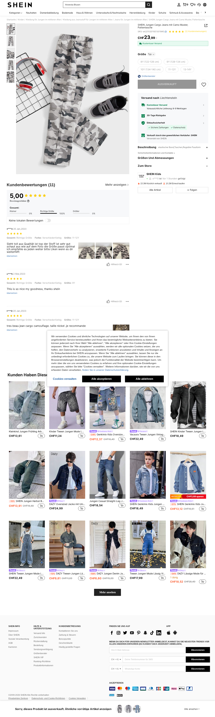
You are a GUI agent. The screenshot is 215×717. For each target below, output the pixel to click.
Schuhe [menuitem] (162, 12)
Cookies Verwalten (77, 698)
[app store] (168, 634)
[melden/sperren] (127, 264)
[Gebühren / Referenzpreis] (156, 38)
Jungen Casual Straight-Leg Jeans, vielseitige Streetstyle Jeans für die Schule (107, 501)
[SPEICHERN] (203, 84)
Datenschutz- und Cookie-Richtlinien (48, 698)
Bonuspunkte (65, 639)
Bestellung (38, 645)
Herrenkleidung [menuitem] (137, 12)
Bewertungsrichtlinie (18, 201)
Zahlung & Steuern (67, 635)
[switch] (48, 220)
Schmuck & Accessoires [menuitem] (181, 12)
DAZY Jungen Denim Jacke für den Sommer (107, 573)
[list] (136, 632)
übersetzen (12, 256)
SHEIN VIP (39, 657)
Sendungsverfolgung (43, 649)
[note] (188, 496)
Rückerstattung (40, 641)
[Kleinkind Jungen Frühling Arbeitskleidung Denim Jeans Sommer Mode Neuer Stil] (27, 405)
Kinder (21, 19)
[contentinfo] (159, 689)
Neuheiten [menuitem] (31, 12)
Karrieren (12, 647)
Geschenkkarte (66, 643)
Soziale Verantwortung (18, 639)
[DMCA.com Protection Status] (120, 695)
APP (168, 626)
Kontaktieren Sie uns (68, 631)
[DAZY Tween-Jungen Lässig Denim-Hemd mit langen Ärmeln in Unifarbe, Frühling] (67, 544)
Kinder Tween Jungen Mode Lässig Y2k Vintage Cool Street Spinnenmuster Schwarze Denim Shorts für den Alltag (67, 431)
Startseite (11, 19)
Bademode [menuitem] (67, 12)
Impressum (13, 631)
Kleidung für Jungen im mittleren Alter (43, 19)
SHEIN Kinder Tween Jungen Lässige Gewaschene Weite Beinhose (188, 431)
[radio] (150, 62)
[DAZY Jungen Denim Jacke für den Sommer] (107, 544)
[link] (185, 5)
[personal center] (179, 5)
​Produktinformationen (43, 665)
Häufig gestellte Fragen (69, 647)
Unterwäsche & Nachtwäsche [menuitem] (111, 12)
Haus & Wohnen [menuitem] (84, 12)
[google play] (175, 634)
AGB (10, 643)
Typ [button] (150, 54)
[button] (199, 5)
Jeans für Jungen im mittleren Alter (130, 19)
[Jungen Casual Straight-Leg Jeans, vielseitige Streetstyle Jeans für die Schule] (107, 475)
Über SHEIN (14, 635)
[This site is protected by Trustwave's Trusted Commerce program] (111, 695)
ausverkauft (167, 84)
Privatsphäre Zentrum (18, 698)
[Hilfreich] (108, 264)
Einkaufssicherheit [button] (156, 123)
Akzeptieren (116, 683)
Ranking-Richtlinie (42, 661)
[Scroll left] (201, 12)
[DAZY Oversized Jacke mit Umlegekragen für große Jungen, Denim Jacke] (67, 475)
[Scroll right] (205, 12)
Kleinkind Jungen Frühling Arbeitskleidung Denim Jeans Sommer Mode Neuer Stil (27, 431)
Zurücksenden (40, 637)
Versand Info (39, 633)
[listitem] (27, 413)
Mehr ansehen (107, 592)
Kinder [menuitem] (152, 12)
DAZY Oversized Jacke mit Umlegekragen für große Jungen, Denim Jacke (67, 504)
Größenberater (40, 653)
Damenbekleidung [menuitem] (49, 12)
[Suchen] (148, 5)
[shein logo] (20, 4)
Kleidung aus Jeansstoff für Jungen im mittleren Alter (87, 19)
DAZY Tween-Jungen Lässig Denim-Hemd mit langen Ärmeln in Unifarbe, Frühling (67, 573)
